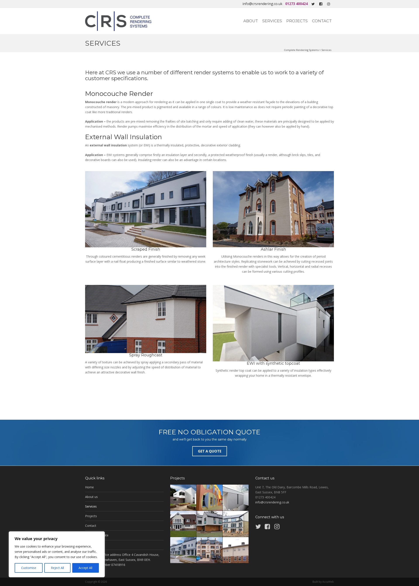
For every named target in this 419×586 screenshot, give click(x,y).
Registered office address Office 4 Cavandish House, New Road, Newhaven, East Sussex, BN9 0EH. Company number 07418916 (122, 560)
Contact (322, 21)
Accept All (85, 568)
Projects (297, 21)
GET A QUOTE (209, 451)
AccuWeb (328, 582)
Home (89, 487)
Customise (28, 568)
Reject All (57, 568)
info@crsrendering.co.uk (262, 3)
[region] (57, 554)
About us (91, 497)
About (250, 21)
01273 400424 (296, 3)
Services (272, 21)
